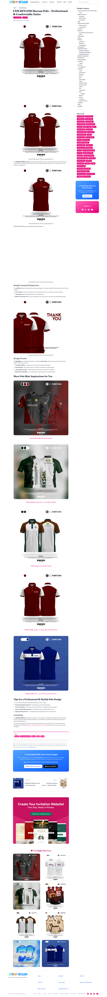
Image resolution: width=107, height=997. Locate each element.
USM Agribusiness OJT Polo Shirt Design (41, 566)
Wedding (80, 106)
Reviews (39, 993)
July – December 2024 (25, 736)
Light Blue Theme (88, 153)
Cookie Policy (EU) (81, 993)
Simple (93, 163)
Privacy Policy (73, 993)
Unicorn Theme (81, 174)
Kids (80, 91)
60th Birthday (81, 124)
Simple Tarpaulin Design (84, 168)
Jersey (79, 150)
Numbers (80, 155)
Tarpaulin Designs (34, 2)
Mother (81, 95)
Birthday (81, 74)
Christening (82, 79)
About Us (50, 993)
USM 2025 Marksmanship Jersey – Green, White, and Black (41, 502)
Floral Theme (81, 137)
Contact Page (42, 725)
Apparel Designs (22, 7)
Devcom (17, 736)
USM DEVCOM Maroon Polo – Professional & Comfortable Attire (41, 629)
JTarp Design (14, 993)
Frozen (79, 140)
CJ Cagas (27, 20)
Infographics (81, 47)
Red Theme (80, 163)
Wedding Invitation (84, 54)
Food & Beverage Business (86, 32)
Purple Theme (81, 160)
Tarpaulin (80, 68)
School (81, 97)
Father (81, 86)
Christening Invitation (85, 52)
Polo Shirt (25, 17)
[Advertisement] (41, 91)
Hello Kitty (89, 145)
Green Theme (81, 145)
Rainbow (89, 160)
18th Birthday (89, 121)
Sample (87, 163)
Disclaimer (56, 993)
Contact (44, 993)
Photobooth (81, 57)
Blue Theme (89, 129)
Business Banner (82, 132)
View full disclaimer (31, 747)
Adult (80, 70)
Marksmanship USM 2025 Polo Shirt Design (41, 438)
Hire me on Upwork (51, 766)
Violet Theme (90, 174)
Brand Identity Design (83, 23)
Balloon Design (90, 124)
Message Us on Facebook (33, 766)
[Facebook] (88, 993)
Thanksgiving (82, 45)
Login (34, 993)
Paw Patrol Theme (88, 155)
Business (52, 2)
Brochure (80, 29)
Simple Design (81, 166)
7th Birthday (81, 121)
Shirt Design (82, 18)
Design (89, 134)
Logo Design (82, 27)
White (42, 736)
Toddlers (83, 93)
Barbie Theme (87, 126)
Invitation (44, 2)
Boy (80, 77)
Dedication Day (83, 83)
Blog (79, 21)
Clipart (81, 63)
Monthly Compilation (83, 56)
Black (94, 126)
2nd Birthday (89, 116)
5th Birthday (89, 119)
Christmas (82, 41)
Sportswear (82, 20)
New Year (81, 43)
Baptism (80, 126)
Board (80, 76)
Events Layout (83, 84)
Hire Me (70, 2)
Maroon (33, 736)
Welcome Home (83, 101)
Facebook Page (30, 725)
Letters (80, 153)
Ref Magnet (82, 67)
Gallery (79, 38)
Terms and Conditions (64, 993)
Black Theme (81, 129)
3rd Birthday (81, 119)
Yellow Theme (86, 176)
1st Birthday (81, 116)
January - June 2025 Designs (85, 147)
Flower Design (89, 137)
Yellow (79, 176)
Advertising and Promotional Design (87, 10)
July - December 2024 (88, 150)
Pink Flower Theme (82, 158)
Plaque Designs (82, 59)
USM (38, 736)
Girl (80, 88)
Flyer (80, 12)
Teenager (81, 99)
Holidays (80, 39)
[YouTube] (97, 993)
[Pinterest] (94, 993)
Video (64, 2)
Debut (80, 81)
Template (80, 102)
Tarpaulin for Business (83, 171)
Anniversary (82, 72)
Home (15, 7)
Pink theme (92, 158)
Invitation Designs (82, 48)
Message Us (87, 196)
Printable (59, 2)
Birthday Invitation (84, 50)
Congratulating (81, 134)
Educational (81, 36)
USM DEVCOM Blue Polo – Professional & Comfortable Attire (41, 693)
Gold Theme (86, 140)
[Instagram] (91, 993)
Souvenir (80, 65)
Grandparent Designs (83, 142)
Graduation (82, 90)
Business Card (83, 25)
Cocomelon (91, 132)
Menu (80, 34)
